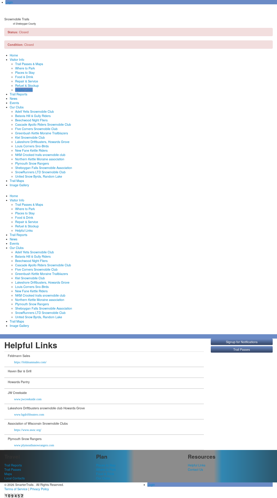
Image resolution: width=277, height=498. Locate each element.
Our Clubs (17, 107)
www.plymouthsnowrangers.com (33, 445)
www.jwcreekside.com (27, 399)
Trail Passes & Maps (29, 64)
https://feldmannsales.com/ (30, 362)
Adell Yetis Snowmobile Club (34, 111)
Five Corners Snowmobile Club (36, 129)
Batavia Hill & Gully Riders (33, 116)
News (13, 98)
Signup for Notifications (242, 342)
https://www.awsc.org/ (27, 430)
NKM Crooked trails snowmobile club (40, 155)
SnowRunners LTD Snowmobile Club (40, 172)
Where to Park (25, 68)
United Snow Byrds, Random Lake (38, 176)
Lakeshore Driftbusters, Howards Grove (42, 142)
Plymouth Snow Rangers (32, 163)
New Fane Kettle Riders (31, 150)
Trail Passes (241, 349)
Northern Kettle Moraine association (39, 159)
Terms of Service (15, 489)
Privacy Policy (39, 489)
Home (14, 55)
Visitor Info (17, 59)
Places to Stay (25, 72)
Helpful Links (24, 90)
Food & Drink (24, 77)
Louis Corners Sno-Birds (32, 146)
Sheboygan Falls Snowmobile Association (43, 167)
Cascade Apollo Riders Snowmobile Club (43, 124)
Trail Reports (18, 94)
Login (9, 2)
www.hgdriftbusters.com (28, 414)
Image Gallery (19, 185)
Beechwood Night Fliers (31, 120)
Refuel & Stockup (27, 85)
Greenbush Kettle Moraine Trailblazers (41, 133)
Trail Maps (17, 180)
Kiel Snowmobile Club (30, 137)
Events (14, 103)
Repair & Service (26, 81)
